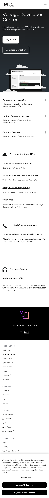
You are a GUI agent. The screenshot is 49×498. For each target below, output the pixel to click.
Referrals (6, 375)
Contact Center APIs (13, 278)
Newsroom (6, 395)
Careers (5, 403)
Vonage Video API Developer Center (20, 175)
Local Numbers (31, 325)
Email (26, 332)
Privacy (5, 447)
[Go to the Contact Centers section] (24, 134)
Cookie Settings (24, 477)
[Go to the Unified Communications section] (24, 119)
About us (6, 391)
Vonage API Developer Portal (17, 163)
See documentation (16, 50)
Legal (4, 443)
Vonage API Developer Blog (16, 188)
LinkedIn (8, 419)
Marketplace (7, 350)
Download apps (8, 367)
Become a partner (9, 358)
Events (5, 399)
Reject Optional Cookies (24, 493)
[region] (24, 476)
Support (5, 371)
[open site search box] (40, 4)
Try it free (11, 39)
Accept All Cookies (24, 485)
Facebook (8, 415)
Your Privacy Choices (10, 451)
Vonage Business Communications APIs (22, 234)
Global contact (8, 379)
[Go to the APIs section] (24, 103)
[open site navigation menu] (45, 5)
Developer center (9, 354)
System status (8, 363)
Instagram (8, 431)
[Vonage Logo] (9, 5)
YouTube (8, 427)
